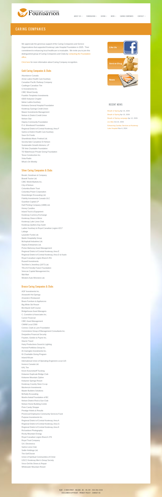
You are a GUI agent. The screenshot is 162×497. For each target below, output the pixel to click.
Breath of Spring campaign (117, 118)
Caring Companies (126, 16)
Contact (141, 16)
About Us (77, 16)
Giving (103, 16)
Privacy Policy (85, 493)
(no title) (110, 122)
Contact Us (96, 493)
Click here (26, 62)
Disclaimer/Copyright (70, 493)
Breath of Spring (113, 111)
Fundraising (90, 16)
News (113, 16)
